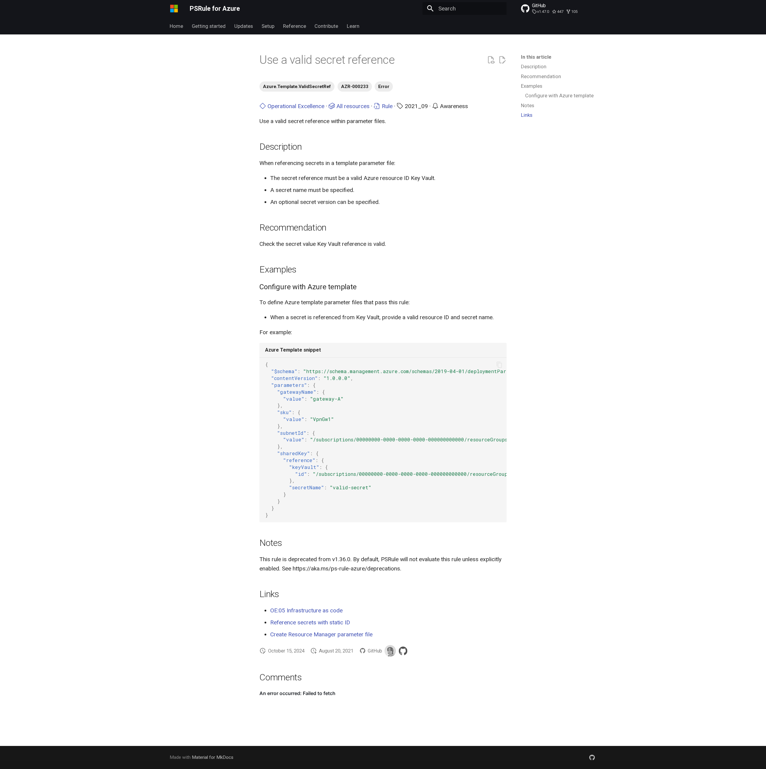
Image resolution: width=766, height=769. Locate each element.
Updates (243, 26)
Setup (268, 26)
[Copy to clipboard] (499, 364)
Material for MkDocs (212, 757)
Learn (353, 26)
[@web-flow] (403, 650)
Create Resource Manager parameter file (321, 634)
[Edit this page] (502, 60)
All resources (352, 106)
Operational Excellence (295, 106)
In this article (536, 57)
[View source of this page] (491, 60)
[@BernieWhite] (390, 650)
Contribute (326, 26)
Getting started (209, 26)
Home (176, 26)
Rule (386, 106)
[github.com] (592, 757)
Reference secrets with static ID (310, 622)
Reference (294, 26)
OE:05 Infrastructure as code (306, 610)
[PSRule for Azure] (174, 8)
